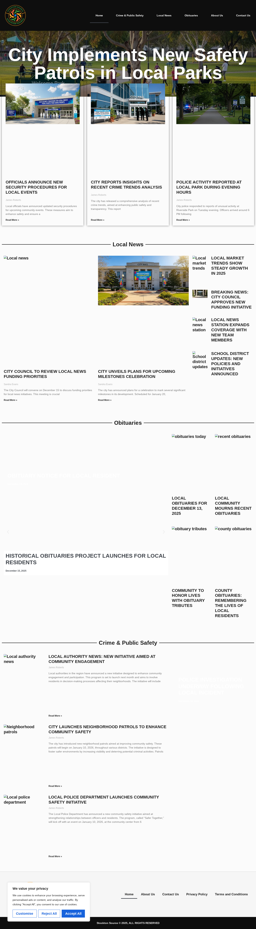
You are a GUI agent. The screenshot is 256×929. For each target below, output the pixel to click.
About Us (217, 15)
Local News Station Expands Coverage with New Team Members (230, 329)
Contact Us (243, 15)
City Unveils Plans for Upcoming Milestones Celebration (136, 374)
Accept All (73, 913)
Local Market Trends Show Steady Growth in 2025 (229, 266)
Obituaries (191, 15)
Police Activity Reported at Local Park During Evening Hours (209, 187)
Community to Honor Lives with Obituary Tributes (188, 598)
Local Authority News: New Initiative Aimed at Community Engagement (102, 659)
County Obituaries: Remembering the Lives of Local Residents (230, 603)
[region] (48, 901)
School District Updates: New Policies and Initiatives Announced (230, 363)
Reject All (49, 913)
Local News (164, 15)
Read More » (12, 220)
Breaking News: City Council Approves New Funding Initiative (231, 300)
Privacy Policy (196, 894)
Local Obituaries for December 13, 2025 (189, 506)
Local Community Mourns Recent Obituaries (233, 506)
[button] (8, 532)
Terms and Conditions (231, 894)
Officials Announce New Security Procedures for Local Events (36, 187)
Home (99, 15)
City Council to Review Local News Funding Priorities (45, 374)
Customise (24, 913)
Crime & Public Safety (130, 15)
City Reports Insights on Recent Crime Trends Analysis (126, 185)
